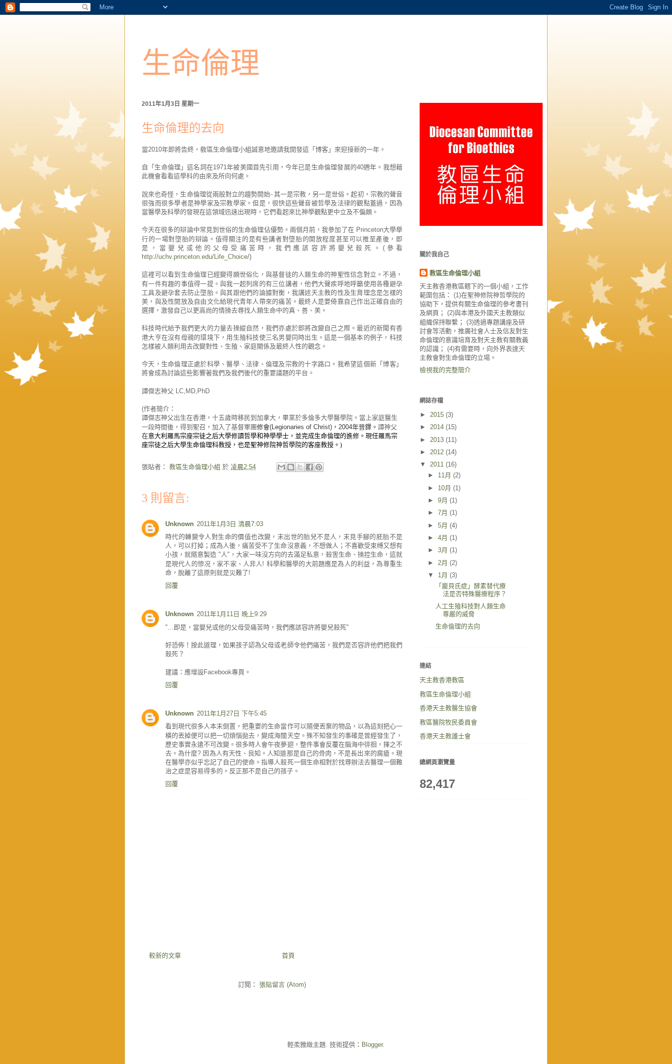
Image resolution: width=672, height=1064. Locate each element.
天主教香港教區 (442, 680)
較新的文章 (165, 955)
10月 (445, 488)
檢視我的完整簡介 (445, 370)
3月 (444, 550)
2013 (438, 439)
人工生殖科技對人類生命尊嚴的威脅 (470, 610)
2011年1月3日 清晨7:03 (230, 524)
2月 (444, 562)
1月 (444, 575)
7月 (444, 512)
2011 (438, 464)
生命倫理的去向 (457, 626)
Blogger (372, 1044)
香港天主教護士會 (445, 736)
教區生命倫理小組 (455, 273)
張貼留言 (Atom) (282, 984)
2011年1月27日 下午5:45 (232, 713)
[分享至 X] (300, 467)
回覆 (171, 585)
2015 (438, 414)
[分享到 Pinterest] (319, 467)
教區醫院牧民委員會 (448, 722)
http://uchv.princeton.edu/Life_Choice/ (195, 256)
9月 (444, 500)
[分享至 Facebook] (309, 467)
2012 (438, 452)
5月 (444, 525)
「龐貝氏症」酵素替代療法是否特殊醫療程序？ (471, 589)
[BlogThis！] (291, 467)
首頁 (288, 955)
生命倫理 (201, 63)
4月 (444, 537)
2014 (438, 427)
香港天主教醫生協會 (448, 708)
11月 (445, 475)
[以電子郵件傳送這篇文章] (281, 467)
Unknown (179, 524)
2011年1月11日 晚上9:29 (232, 614)
